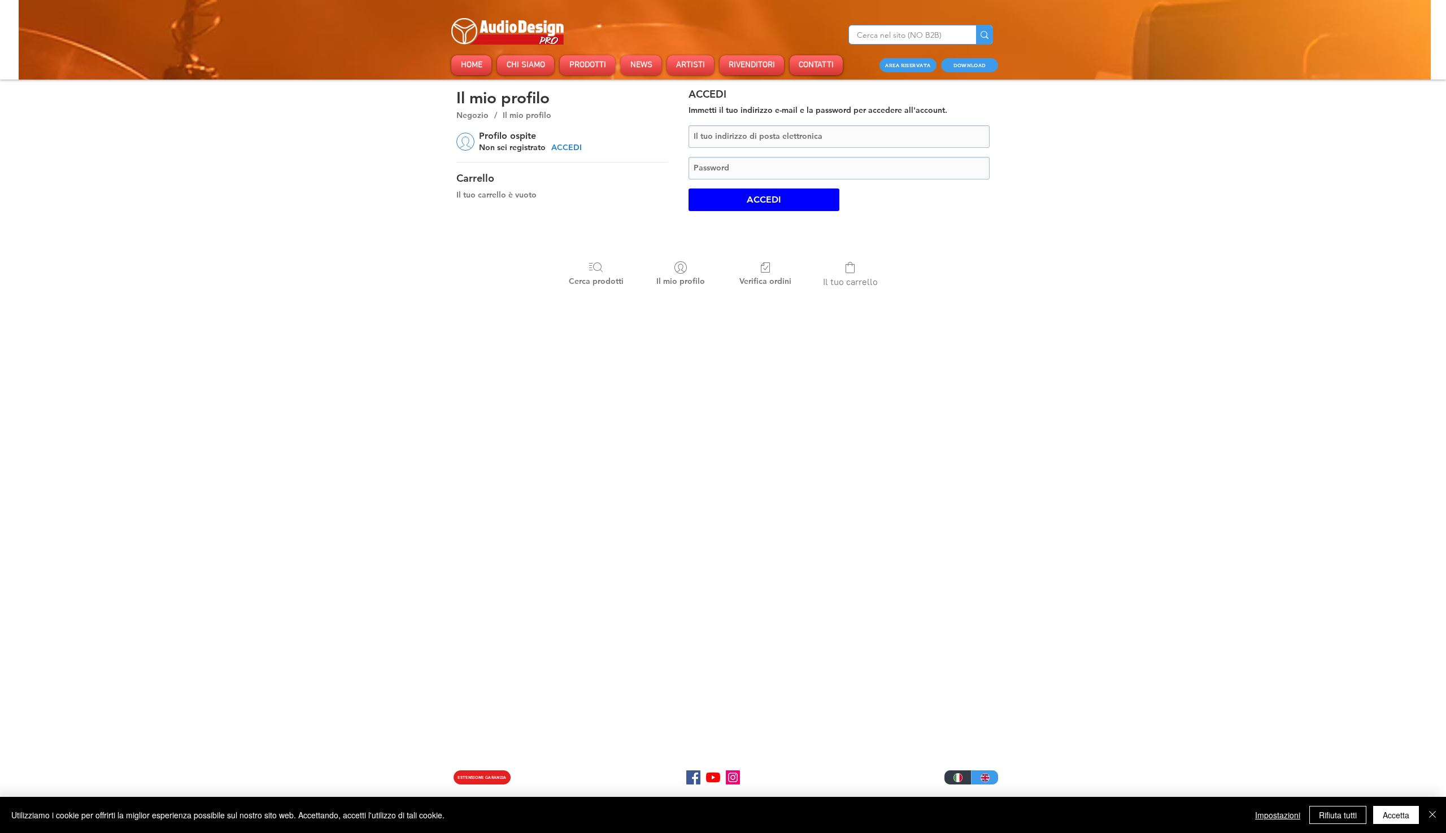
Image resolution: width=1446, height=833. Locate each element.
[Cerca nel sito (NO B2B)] (984, 34)
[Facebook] (693, 777)
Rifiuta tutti (1338, 815)
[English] (984, 777)
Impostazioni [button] (1277, 815)
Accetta (1396, 815)
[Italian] (957, 777)
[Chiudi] (1432, 815)
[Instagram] (733, 777)
